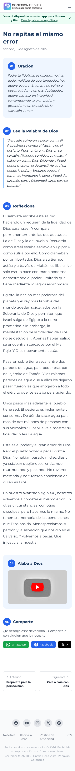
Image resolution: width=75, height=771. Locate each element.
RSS (69, 735)
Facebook (46, 644)
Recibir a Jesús (26, 737)
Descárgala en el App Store (39, 20)
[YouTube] (27, 723)
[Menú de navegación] (69, 6)
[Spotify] (59, 723)
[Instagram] (37, 723)
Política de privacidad (47, 737)
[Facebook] (16, 723)
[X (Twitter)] (48, 723)
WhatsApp (19, 644)
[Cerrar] (69, 18)
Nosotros (9, 735)
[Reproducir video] (37, 587)
